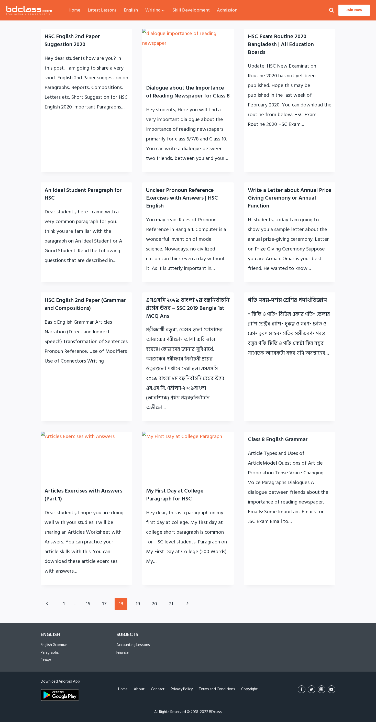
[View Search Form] (331, 10)
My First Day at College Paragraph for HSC (175, 494)
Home (74, 10)
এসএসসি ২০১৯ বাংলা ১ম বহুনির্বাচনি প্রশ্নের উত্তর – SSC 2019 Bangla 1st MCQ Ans (188, 308)
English (131, 10)
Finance (122, 652)
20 (154, 604)
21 (171, 604)
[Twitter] (311, 689)
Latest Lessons (102, 10)
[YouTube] (331, 689)
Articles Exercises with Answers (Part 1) (83, 494)
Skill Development (191, 10)
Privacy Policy (182, 689)
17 (104, 604)
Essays (46, 660)
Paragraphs (50, 652)
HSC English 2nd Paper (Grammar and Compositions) (85, 304)
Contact (158, 689)
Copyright (249, 689)
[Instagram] (321, 689)
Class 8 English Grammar (278, 439)
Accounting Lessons (133, 645)
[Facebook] (301, 689)
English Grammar (54, 645)
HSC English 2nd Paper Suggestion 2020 (72, 40)
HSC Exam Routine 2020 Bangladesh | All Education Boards (281, 44)
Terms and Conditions (217, 689)
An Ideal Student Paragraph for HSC (83, 194)
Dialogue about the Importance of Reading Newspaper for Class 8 (188, 91)
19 (138, 604)
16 (88, 604)
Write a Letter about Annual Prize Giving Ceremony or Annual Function (289, 198)
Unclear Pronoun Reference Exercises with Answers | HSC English (182, 198)
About (139, 689)
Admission (227, 10)
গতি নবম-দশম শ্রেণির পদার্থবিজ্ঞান (287, 300)
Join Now (354, 10)
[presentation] (188, 54)
